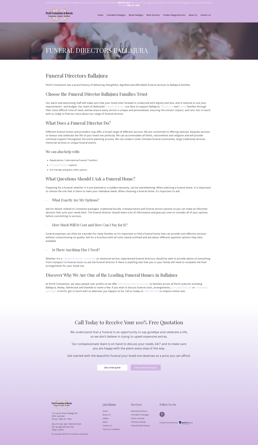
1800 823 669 (123, 2)
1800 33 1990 (132, 5)
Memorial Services (139, 411)
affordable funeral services (133, 283)
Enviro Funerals (137, 418)
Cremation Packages (116, 15)
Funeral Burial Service (140, 425)
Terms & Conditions (111, 429)
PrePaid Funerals (138, 422)
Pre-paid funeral (59, 165)
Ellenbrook (167, 106)
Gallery (105, 418)
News (105, 422)
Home (100, 15)
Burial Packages (136, 15)
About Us (193, 15)
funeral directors (115, 106)
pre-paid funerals (181, 287)
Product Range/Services (174, 15)
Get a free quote (112, 367)
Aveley (182, 106)
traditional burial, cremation (79, 258)
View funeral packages (145, 367)
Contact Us (205, 15)
